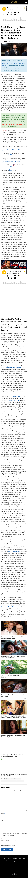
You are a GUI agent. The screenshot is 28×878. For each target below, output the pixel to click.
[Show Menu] (2, 2)
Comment (4, 795)
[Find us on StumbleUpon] (16, 874)
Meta (12, 780)
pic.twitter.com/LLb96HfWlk (11, 162)
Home (2, 24)
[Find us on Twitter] (10, 874)
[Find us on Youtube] (12, 874)
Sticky (16, 780)
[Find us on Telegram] (14, 874)
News (8, 24)
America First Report (15, 871)
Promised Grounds (7, 607)
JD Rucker (5, 41)
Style (5, 24)
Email (3, 820)
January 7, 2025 (13, 41)
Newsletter (23, 860)
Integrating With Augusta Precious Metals (10, 860)
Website (3, 827)
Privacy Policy (14, 861)
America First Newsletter (12, 858)
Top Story (21, 780)
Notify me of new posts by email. (8, 845)
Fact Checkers (13, 778)
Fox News (12, 170)
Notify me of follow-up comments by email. (11, 840)
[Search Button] (26, 2)
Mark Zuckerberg (5, 780)
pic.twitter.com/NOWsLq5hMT (12, 150)
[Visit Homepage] (13, 2)
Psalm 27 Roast (17, 396)
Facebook (6, 778)
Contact (19, 858)
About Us (3, 858)
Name (3, 813)
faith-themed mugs (14, 551)
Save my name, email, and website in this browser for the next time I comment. (15, 834)
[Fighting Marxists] (14, 264)
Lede (19, 778)
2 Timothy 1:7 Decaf (13, 400)
